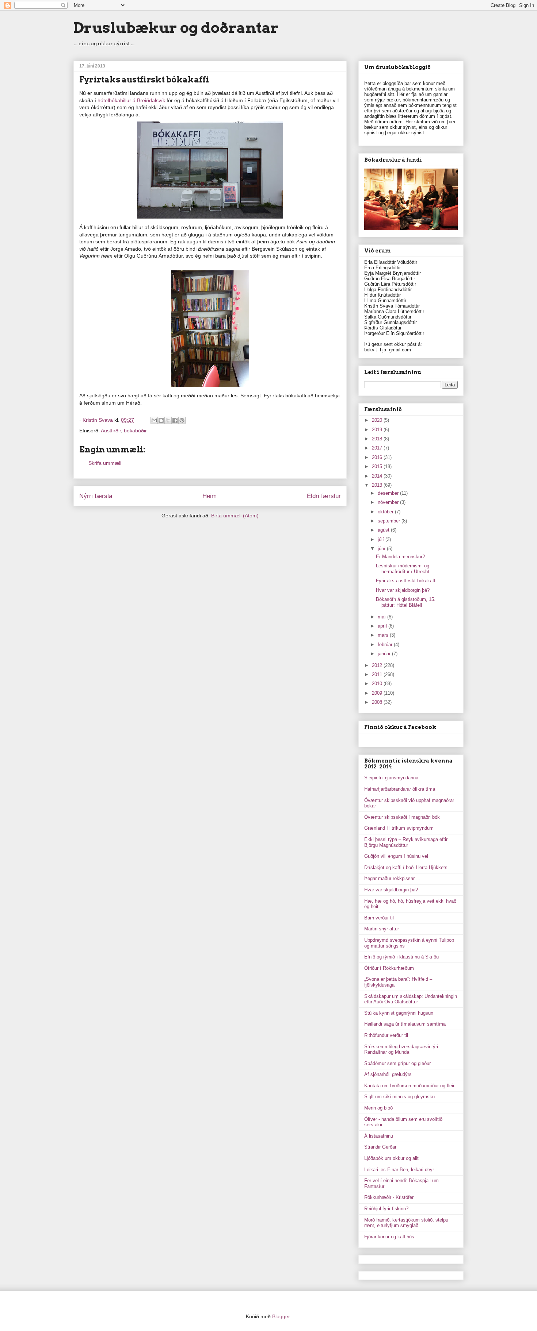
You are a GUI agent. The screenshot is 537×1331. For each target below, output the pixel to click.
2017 (378, 448)
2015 (378, 466)
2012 (378, 665)
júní (382, 548)
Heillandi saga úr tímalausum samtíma (405, 1024)
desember (389, 493)
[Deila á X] (168, 420)
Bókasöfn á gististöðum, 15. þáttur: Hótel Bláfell (405, 602)
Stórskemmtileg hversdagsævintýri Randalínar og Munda (401, 1049)
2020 (378, 420)
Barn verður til (379, 918)
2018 (378, 438)
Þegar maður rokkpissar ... (392, 878)
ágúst (384, 530)
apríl (383, 626)
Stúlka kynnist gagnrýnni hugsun (398, 1013)
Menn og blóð (378, 1108)
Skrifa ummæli (104, 463)
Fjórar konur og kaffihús (389, 1236)
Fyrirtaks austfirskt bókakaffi (406, 580)
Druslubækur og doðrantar (176, 27)
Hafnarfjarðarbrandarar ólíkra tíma (399, 789)
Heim (209, 496)
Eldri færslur (324, 496)
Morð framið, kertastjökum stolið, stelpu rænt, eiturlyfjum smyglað (406, 1222)
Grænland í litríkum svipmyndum (399, 828)
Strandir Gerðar (380, 1147)
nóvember (389, 502)
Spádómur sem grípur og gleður (397, 1063)
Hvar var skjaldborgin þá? (403, 590)
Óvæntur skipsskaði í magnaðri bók (402, 817)
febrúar (386, 644)
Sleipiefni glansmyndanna (391, 777)
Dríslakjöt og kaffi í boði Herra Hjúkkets (406, 867)
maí (382, 617)
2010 (378, 683)
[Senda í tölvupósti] (154, 420)
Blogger (281, 1316)
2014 (378, 476)
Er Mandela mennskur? (400, 556)
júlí (381, 539)
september (389, 521)
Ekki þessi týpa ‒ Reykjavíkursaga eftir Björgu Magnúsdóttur (406, 842)
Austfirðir (111, 430)
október (386, 511)
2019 (378, 429)
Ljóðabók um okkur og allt (391, 1158)
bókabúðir (135, 430)
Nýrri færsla (95, 496)
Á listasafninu (378, 1136)
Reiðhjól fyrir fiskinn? (386, 1208)
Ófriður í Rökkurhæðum (389, 968)
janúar (385, 653)
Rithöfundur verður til (386, 1035)
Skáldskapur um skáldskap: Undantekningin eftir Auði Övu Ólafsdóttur (410, 999)
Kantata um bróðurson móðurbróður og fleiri (410, 1085)
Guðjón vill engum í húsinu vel (396, 856)
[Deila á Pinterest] (182, 420)
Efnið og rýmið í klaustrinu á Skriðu (401, 957)
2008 (378, 702)
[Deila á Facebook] (175, 420)
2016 (378, 457)
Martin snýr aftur (381, 928)
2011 (378, 674)
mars (384, 635)
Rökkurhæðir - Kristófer (389, 1197)
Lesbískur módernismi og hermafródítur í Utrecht (402, 568)
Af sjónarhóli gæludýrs (388, 1074)
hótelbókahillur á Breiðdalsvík (131, 100)
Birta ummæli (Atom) (235, 515)
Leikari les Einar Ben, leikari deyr (399, 1169)
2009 (378, 693)
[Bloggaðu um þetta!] (161, 420)
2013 (378, 485)
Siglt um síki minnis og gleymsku (399, 1096)
